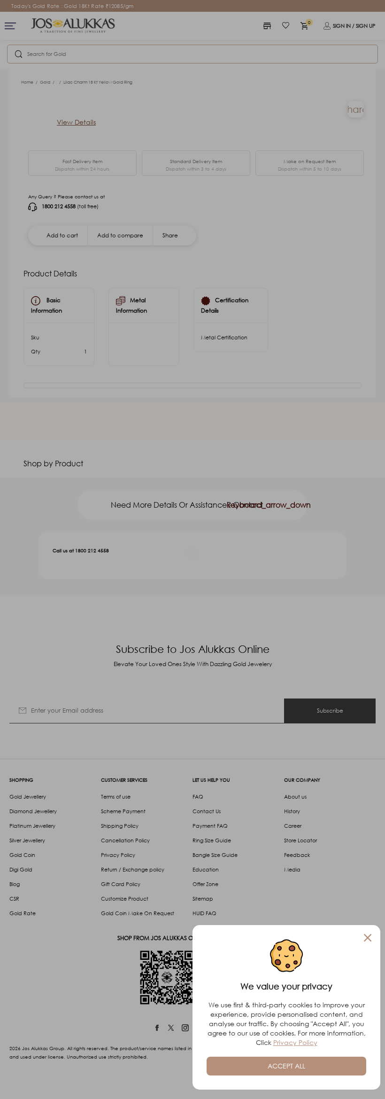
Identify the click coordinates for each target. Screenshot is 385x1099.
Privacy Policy (295, 1042)
